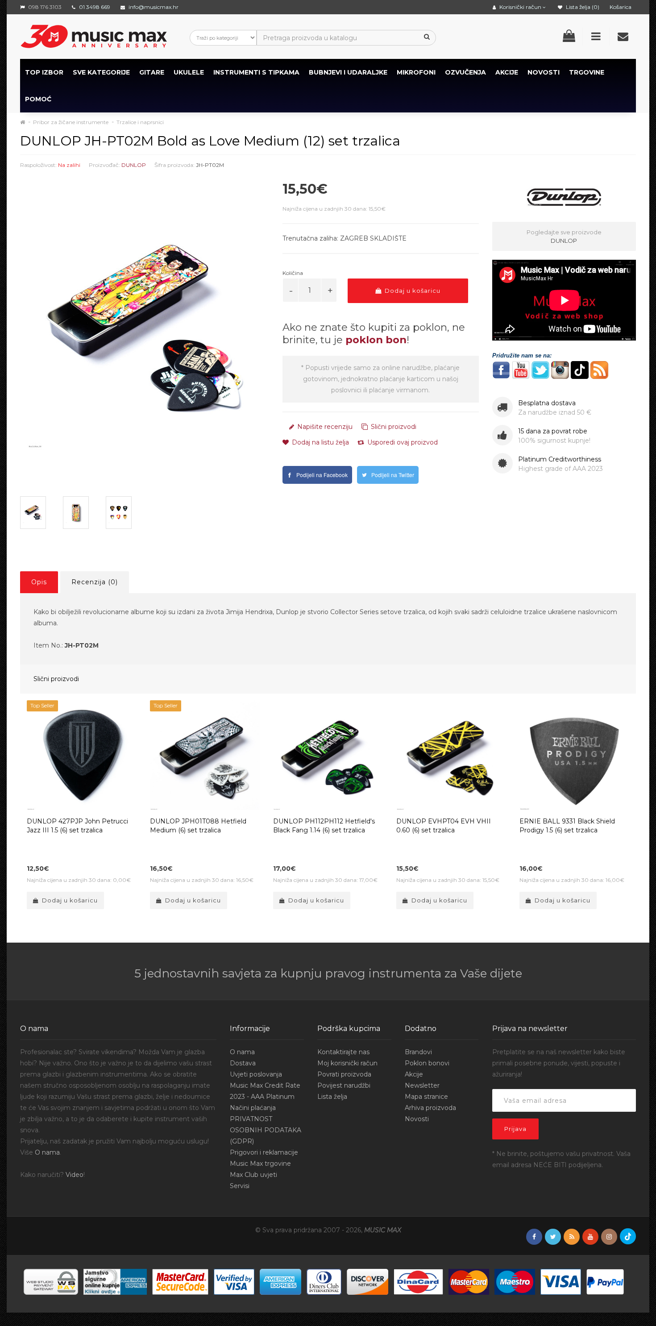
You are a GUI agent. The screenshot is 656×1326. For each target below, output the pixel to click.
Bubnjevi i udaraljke (348, 72)
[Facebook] (534, 1237)
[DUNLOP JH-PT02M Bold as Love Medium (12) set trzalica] (144, 331)
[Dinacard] (418, 1281)
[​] (501, 369)
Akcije (414, 1074)
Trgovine (586, 72)
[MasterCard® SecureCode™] (180, 1281)
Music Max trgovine (260, 1164)
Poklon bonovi (427, 1063)
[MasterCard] (468, 1281)
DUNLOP (133, 165)
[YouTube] (590, 1237)
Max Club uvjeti (253, 1175)
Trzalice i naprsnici (140, 122)
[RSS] (572, 1237)
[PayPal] (605, 1281)
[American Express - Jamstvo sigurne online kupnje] (115, 1281)
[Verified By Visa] (234, 1281)
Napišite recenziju (324, 427)
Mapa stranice (426, 1097)
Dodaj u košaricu (411, 290)
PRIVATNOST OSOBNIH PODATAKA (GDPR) (265, 1130)
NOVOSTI (543, 72)
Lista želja (332, 1097)
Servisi (239, 1186)
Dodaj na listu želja (319, 442)
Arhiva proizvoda (430, 1108)
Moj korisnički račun (347, 1063)
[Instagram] (609, 1237)
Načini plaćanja (253, 1108)
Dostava (243, 1063)
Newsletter (422, 1085)
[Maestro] (514, 1281)
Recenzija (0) (94, 582)
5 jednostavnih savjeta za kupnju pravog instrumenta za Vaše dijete (328, 973)
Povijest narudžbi (343, 1085)
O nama (47, 1152)
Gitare (151, 72)
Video (74, 1175)
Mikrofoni (416, 72)
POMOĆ (38, 99)
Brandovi (418, 1052)
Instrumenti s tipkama (256, 72)
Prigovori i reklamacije (264, 1152)
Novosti (417, 1119)
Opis (39, 582)
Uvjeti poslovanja (256, 1074)
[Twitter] (553, 1237)
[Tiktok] (628, 1236)
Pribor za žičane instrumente (70, 122)
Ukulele (189, 72)
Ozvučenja (465, 72)
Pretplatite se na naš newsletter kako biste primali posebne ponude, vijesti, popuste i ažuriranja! (558, 1063)
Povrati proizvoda (344, 1074)
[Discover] (367, 1281)
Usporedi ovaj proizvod (401, 442)
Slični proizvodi (392, 427)
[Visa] (560, 1281)
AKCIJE (506, 72)
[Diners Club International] (324, 1281)
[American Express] (280, 1281)
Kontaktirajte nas (343, 1052)
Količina (292, 273)
